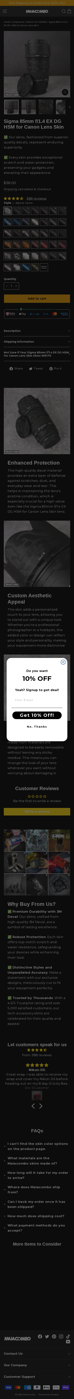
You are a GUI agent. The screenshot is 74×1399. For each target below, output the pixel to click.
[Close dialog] (63, 662)
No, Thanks (37, 726)
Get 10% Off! (37, 715)
